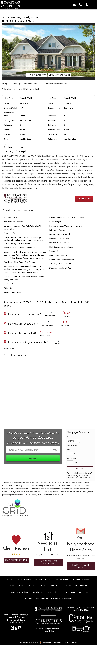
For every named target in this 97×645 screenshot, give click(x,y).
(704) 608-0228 (16, 622)
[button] (7, 51)
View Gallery (38, 75)
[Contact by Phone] (80, 4)
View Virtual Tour (59, 75)
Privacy (74, 642)
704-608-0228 (48, 198)
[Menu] (93, 4)
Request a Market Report (81, 566)
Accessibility (58, 642)
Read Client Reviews (16, 560)
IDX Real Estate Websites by (29, 642)
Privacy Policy (48, 631)
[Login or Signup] (86, 4)
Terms (67, 642)
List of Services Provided (48, 562)
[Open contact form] (74, 4)
